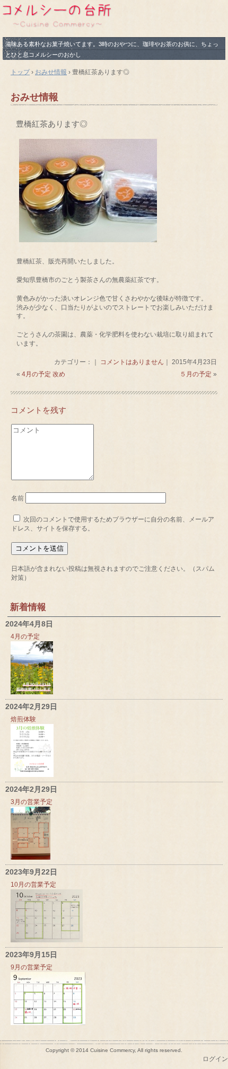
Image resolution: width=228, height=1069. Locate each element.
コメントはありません (132, 362)
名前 (17, 498)
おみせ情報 (34, 97)
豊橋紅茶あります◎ (51, 123)
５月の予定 (196, 374)
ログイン (215, 1059)
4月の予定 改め (43, 374)
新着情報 (28, 607)
